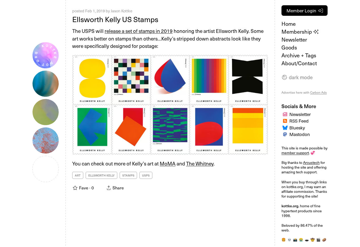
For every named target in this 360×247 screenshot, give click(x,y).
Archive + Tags (298, 55)
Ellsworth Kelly (101, 175)
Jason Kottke (121, 11)
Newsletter (294, 39)
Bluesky (297, 127)
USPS (146, 175)
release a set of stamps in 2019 (139, 30)
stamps (128, 175)
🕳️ (307, 239)
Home (288, 24)
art (78, 175)
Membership (297, 32)
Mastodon (299, 134)
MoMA (168, 163)
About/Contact (299, 63)
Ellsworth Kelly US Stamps (115, 19)
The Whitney (199, 163)
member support (295, 152)
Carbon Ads (318, 92)
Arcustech (311, 162)
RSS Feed (299, 120)
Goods (289, 47)
